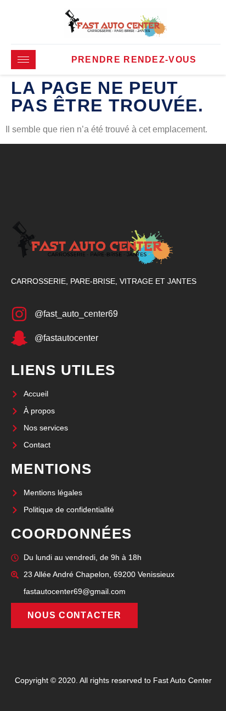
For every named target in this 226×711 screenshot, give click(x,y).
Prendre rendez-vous (134, 59)
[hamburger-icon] (23, 59)
